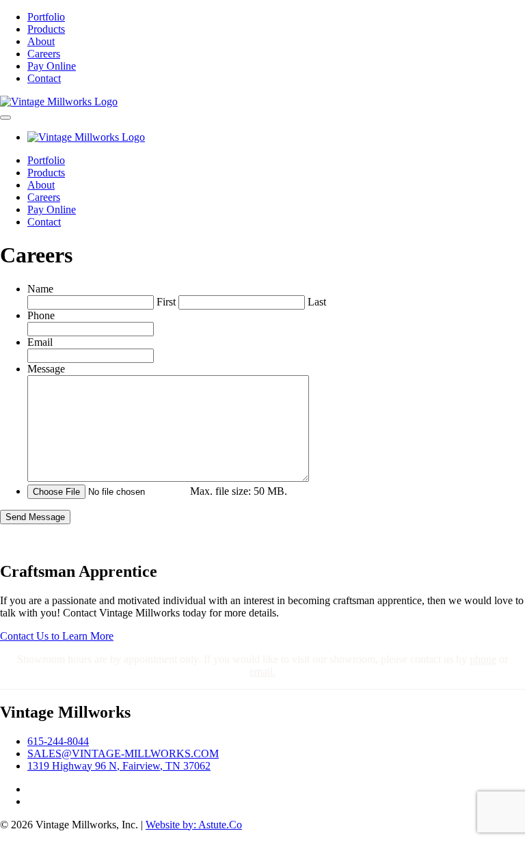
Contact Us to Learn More (56, 636)
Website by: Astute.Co (194, 824)
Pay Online (51, 66)
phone (483, 659)
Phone (41, 315)
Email (40, 342)
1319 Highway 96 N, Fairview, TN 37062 (119, 766)
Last (317, 302)
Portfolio (46, 17)
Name (40, 289)
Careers (43, 53)
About (41, 41)
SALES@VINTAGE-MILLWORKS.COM (123, 753)
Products (46, 29)
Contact (44, 78)
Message (46, 369)
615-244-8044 (58, 741)
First (166, 302)
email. (262, 671)
